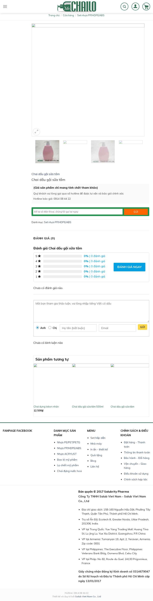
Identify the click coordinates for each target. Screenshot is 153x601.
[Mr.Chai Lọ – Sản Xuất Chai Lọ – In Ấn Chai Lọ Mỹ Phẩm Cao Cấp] (76, 6)
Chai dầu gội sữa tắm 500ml (87, 406)
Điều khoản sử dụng (136, 473)
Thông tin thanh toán (137, 452)
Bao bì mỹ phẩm (67, 459)
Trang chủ (54, 15)
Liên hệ (94, 466)
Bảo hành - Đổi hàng (136, 458)
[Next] (147, 389)
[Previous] (35, 389)
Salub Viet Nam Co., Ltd (88, 596)
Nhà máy (96, 443)
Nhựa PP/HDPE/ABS (69, 448)
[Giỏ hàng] (146, 6)
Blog (93, 460)
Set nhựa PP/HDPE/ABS (90, 15)
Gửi (142, 327)
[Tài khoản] (135, 6)
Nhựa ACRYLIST (67, 454)
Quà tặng (96, 455)
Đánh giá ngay (129, 267)
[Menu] (5, 6)
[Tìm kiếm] (124, 6)
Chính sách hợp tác (135, 479)
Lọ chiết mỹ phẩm (68, 465)
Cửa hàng (68, 15)
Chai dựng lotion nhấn (46, 406)
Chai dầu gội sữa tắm (46, 174)
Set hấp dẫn (97, 438)
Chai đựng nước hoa (69, 471)
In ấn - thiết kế (99, 449)
